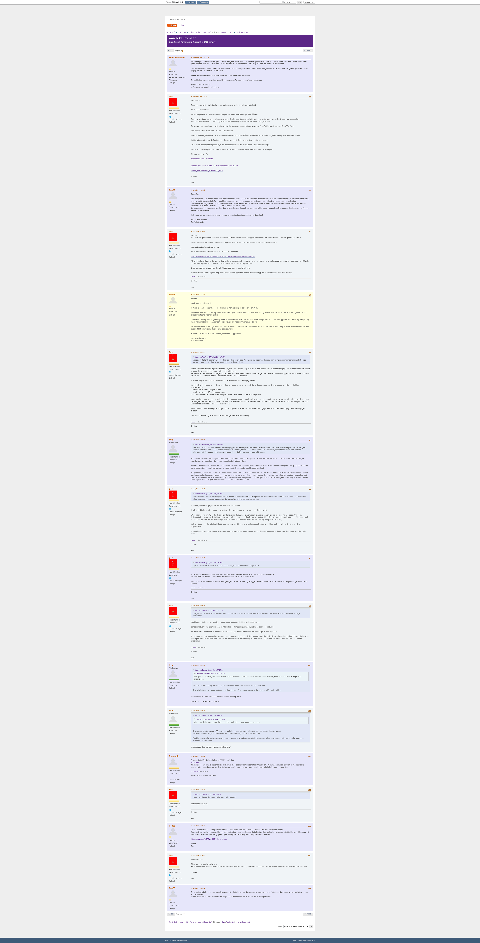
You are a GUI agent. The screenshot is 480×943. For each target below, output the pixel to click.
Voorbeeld (195, 762)
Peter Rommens (177, 57)
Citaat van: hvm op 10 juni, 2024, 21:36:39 (208, 794)
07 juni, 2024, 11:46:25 (198, 190)
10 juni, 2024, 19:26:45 (198, 558)
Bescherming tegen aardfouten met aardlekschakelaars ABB (214, 166)
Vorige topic (292, 44)
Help (294, 940)
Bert (171, 96)
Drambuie (174, 756)
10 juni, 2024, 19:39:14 (198, 605)
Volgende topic (305, 44)
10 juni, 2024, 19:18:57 (198, 489)
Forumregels (302, 940)
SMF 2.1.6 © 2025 (170, 940)
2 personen (194, 771)
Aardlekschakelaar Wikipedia (202, 159)
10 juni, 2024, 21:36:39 (198, 710)
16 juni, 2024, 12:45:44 (198, 826)
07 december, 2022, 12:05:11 (200, 96)
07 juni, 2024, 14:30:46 (198, 231)
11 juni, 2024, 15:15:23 (198, 789)
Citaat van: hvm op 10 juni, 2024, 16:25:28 (208, 494)
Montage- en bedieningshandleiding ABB (207, 170)
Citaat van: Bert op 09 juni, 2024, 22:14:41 (208, 444)
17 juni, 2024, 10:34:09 (198, 855)
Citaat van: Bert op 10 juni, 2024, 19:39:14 (208, 670)
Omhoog (171, 914)
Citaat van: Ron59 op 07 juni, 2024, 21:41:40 (209, 357)
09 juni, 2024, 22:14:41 (198, 352)
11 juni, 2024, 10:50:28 (198, 756)
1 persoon (194, 277)
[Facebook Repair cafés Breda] (170, 776)
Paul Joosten (228, 32)
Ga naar (280, 926)
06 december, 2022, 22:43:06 (200, 57)
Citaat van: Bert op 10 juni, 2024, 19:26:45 (208, 715)
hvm (222, 32)
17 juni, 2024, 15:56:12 (198, 888)
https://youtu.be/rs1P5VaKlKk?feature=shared (209, 839)
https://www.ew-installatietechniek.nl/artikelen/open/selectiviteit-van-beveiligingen (223, 256)
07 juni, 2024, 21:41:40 (198, 294)
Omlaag (171, 51)
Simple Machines (182, 940)
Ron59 (172, 190)
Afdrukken (308, 51)
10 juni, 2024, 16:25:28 (198, 440)
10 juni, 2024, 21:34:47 (198, 665)
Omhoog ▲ (311, 940)
